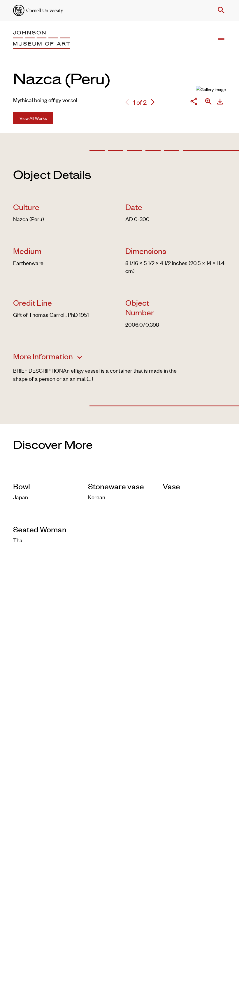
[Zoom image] (208, 102)
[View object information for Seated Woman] (44, 516)
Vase (171, 486)
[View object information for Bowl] (44, 473)
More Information (43, 356)
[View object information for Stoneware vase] (119, 473)
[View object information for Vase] (194, 473)
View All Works (33, 118)
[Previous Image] (127, 102)
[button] (220, 10)
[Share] (193, 102)
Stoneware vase (116, 486)
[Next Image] (153, 102)
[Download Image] (220, 102)
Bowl (21, 486)
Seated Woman (39, 529)
